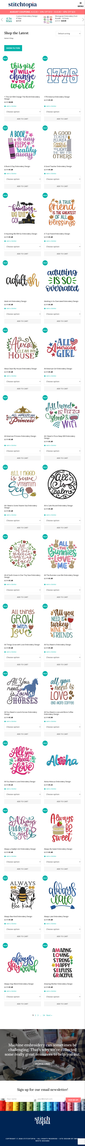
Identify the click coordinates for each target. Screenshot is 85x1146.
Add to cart (22, 119)
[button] (10, 106)
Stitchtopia (22, 5)
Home (6, 38)
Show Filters (13, 48)
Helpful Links (42, 1064)
